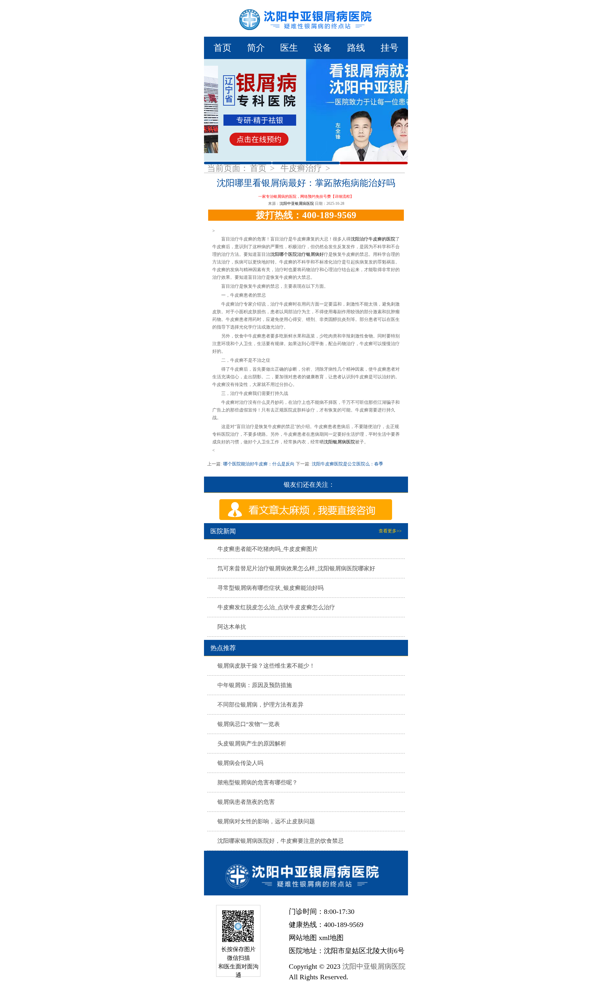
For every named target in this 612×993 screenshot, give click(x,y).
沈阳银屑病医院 (339, 442)
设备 (323, 48)
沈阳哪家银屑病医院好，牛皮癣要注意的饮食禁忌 (280, 841)
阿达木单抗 (231, 627)
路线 (356, 48)
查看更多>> (390, 531)
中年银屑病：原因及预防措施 (254, 685)
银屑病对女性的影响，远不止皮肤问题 (266, 821)
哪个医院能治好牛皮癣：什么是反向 (259, 464)
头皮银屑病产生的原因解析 (251, 743)
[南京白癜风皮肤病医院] (306, 18)
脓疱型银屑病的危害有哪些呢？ (257, 782)
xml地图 (331, 938)
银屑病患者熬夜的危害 (246, 802)
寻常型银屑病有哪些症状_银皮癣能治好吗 (270, 588)
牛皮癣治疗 (302, 168)
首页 (222, 48)
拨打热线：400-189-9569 (306, 215)
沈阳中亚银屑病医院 (297, 203)
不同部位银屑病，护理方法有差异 (260, 704)
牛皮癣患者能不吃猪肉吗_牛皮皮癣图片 (267, 549)
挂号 (389, 48)
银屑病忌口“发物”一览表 (248, 724)
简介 (256, 48)
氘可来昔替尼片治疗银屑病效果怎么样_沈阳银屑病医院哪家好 (296, 568)
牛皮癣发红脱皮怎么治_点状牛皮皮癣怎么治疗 (276, 607)
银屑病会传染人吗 (240, 763)
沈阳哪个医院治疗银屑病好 (297, 254)
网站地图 (303, 938)
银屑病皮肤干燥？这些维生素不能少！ (266, 666)
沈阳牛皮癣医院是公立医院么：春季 (346, 464)
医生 (289, 48)
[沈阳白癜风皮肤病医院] (306, 873)
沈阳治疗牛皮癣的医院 (373, 239)
